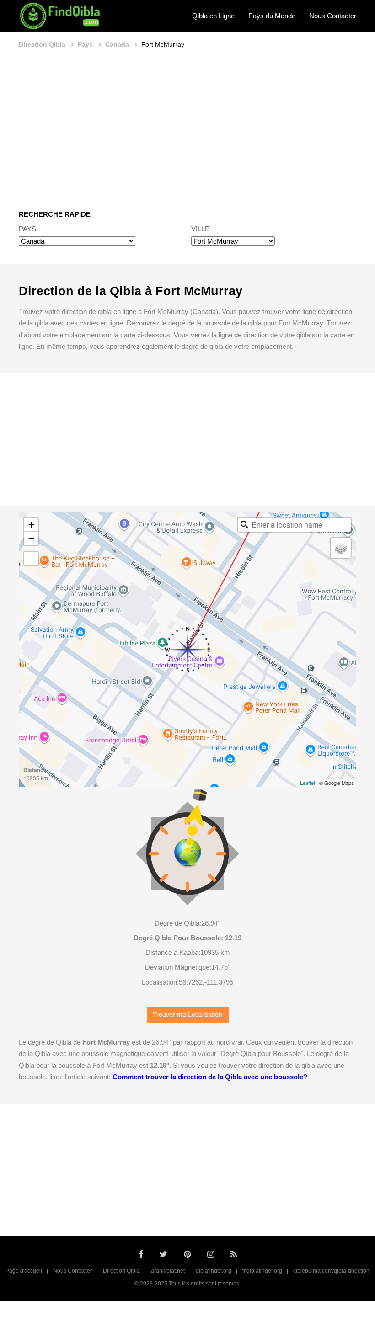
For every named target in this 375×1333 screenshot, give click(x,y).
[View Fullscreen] (31, 558)
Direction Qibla (121, 1271)
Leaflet (307, 782)
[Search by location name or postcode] (245, 525)
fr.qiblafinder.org (262, 1271)
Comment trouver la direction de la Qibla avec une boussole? (209, 1077)
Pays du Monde (271, 16)
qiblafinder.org (213, 1271)
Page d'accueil (23, 1271)
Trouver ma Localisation (187, 1014)
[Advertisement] (187, 130)
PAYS (27, 229)
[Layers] (341, 548)
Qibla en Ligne (213, 16)
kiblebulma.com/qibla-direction (331, 1271)
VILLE (200, 229)
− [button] (31, 538)
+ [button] (31, 524)
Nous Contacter (332, 16)
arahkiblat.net (168, 1271)
